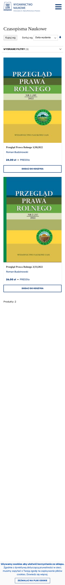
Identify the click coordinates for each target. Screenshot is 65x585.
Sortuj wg (27, 37)
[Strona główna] (21, 7)
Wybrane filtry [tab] (14, 49)
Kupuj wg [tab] (10, 37)
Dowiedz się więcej (37, 574)
